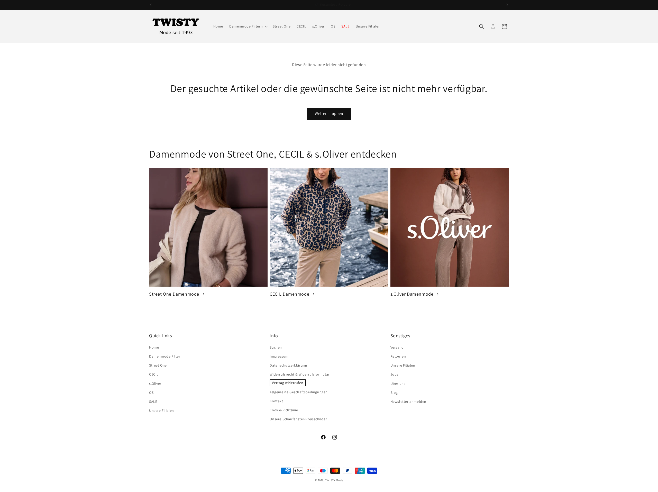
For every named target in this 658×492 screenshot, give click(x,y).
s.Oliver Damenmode (412, 294)
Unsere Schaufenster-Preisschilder (298, 419)
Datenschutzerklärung (288, 365)
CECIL (154, 374)
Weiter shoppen (329, 113)
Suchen (276, 347)
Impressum (279, 356)
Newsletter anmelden (408, 401)
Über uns (398, 383)
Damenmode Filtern (165, 356)
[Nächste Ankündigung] (507, 5)
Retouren (398, 356)
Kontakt (276, 401)
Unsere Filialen (161, 410)
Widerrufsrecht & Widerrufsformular (299, 374)
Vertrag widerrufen (287, 382)
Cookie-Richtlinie (284, 410)
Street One (158, 365)
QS (151, 392)
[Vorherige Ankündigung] (151, 5)
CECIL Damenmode (289, 294)
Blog (394, 392)
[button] (248, 26)
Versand (397, 347)
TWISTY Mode (334, 480)
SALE (153, 401)
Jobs (394, 374)
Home (154, 347)
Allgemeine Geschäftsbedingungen (299, 392)
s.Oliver (155, 383)
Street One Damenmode (174, 294)
